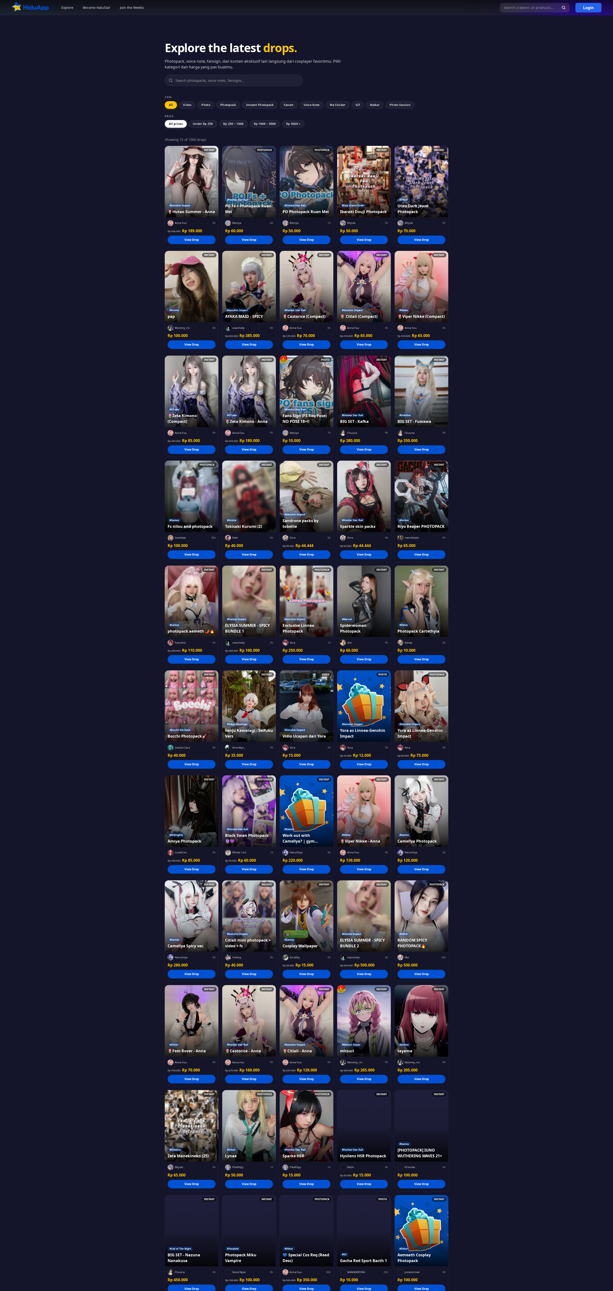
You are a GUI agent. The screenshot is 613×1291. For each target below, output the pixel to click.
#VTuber (175, 409)
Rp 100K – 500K (265, 124)
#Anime (174, 310)
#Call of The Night (180, 1248)
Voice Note (312, 105)
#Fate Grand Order (353, 205)
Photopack (228, 105)
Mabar (375, 105)
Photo (205, 105)
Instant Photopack (260, 105)
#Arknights (176, 835)
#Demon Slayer (351, 1044)
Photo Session (400, 105)
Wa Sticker (338, 105)
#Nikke (403, 310)
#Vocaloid (232, 1248)
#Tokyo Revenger (237, 724)
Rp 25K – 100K (233, 124)
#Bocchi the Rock (180, 730)
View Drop (191, 240)
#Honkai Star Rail (237, 199)
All (171, 105)
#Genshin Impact (180, 205)
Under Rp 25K (203, 124)
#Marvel (347, 619)
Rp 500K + (293, 124)
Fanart (289, 105)
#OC (344, 1254)
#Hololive (405, 415)
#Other (403, 199)
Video (187, 105)
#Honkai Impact (236, 619)
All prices (176, 124)
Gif (358, 105)
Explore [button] (67, 7)
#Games (174, 520)
